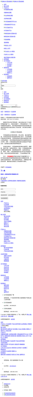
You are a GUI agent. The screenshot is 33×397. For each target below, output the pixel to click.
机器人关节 (7, 241)
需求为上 (6, 224)
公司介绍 (9, 62)
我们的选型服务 (8, 247)
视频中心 (9, 72)
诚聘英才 (9, 77)
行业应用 (6, 249)
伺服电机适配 (8, 231)
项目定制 (6, 226)
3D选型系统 (4, 254)
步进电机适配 (8, 232)
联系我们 (6, 74)
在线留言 (9, 76)
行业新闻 (9, 71)
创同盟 (13, 319)
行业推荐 (6, 204)
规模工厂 (6, 223)
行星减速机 (8, 167)
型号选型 (6, 257)
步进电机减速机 (11, 180)
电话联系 (12, 394)
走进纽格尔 (7, 208)
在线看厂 (9, 66)
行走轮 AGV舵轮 (8, 243)
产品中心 (6, 7)
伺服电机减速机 (21, 180)
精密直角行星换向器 (9, 238)
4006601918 (7, 383)
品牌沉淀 (6, 218)
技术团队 (6, 219)
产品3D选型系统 (8, 206)
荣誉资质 (6, 269)
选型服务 (6, 59)
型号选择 (11, 344)
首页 (5, 4)
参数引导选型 (8, 255)
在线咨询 (12, 393)
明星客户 (6, 209)
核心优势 (6, 6)
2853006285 (13, 366)
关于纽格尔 (7, 60)
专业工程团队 (8, 221)
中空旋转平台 (8, 236)
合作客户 (9, 64)
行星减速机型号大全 (9, 234)
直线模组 (6, 239)
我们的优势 (7, 216)
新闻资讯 (6, 67)
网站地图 (10, 316)
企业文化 (6, 267)
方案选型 (6, 259)
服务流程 (6, 285)
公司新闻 (9, 69)
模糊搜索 (6, 261)
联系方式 (6, 288)
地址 (5, 290)
